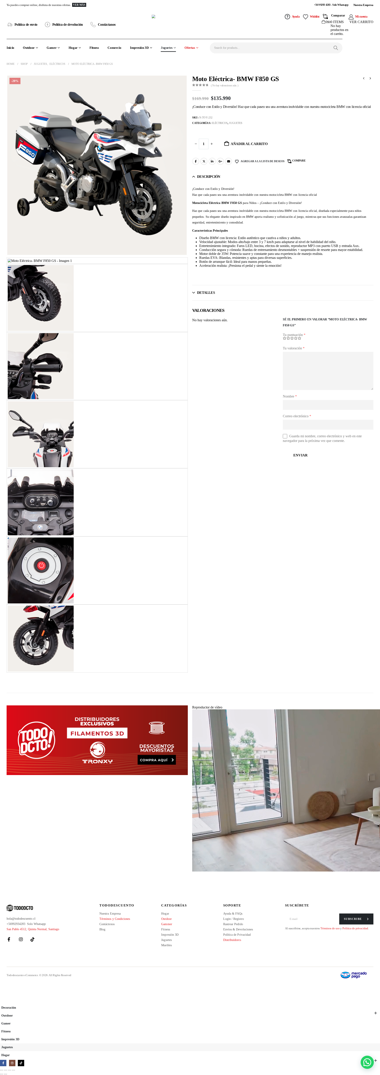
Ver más (79, 4)
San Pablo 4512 (16, 929)
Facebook (195, 161)
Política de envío (26, 24)
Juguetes (167, 47)
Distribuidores (232, 940)
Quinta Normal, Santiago (43, 929)
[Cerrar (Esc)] (13, 1070)
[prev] (364, 79)
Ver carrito (361, 22)
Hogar (73, 47)
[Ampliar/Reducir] (1, 1070)
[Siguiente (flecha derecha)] (5, 1074)
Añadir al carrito (249, 144)
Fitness (94, 47)
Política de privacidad (355, 928)
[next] (370, 79)
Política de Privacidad (237, 934)
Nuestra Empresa (363, 5)
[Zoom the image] (97, 740)
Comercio (114, 47)
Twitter (203, 161)
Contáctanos (107, 24)
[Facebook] (9, 939)
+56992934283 (16, 924)
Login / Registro (233, 919)
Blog (102, 929)
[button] (2, 1000)
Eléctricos (220, 123)
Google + (220, 161)
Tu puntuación (294, 335)
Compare (299, 160)
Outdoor (29, 47)
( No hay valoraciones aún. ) (225, 85)
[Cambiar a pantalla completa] (5, 1070)
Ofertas (190, 47)
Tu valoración (294, 348)
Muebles (166, 945)
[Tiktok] (32, 939)
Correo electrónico (297, 416)
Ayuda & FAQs (233, 913)
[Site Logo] (190, 25)
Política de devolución (67, 24)
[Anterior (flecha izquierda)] (1, 1074)
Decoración (8, 1007)
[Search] (335, 47)
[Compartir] (9, 1070)
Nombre (290, 396)
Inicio (10, 47)
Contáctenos (107, 924)
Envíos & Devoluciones (238, 929)
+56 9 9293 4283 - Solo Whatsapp (331, 4)
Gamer (52, 47)
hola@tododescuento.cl (21, 918)
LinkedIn (212, 161)
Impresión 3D (139, 47)
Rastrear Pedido (233, 924)
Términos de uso (330, 928)
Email (228, 161)
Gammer (166, 924)
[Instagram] (21, 939)
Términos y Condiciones (114, 919)
